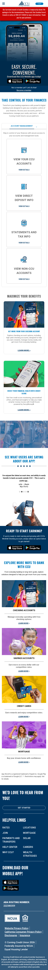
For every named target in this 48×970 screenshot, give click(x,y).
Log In (39, 3)
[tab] (21, 126)
